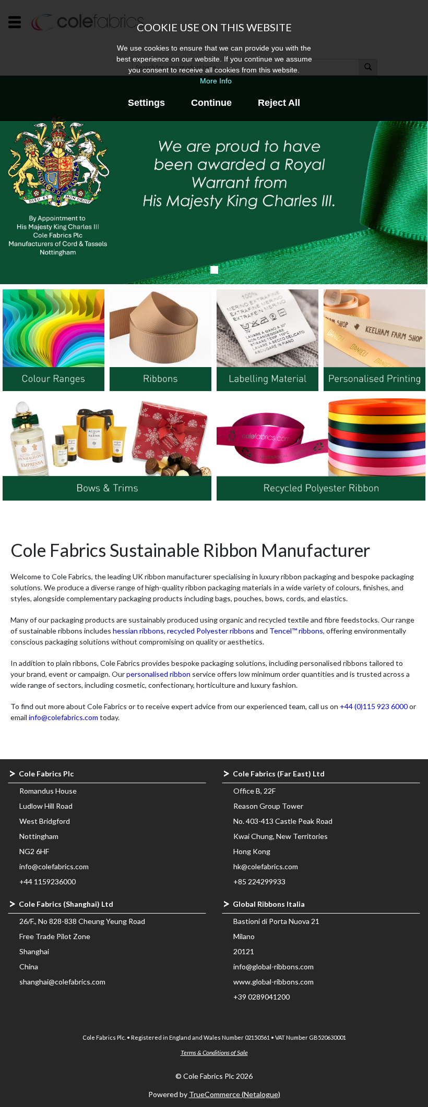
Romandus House (48, 790)
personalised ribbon (158, 674)
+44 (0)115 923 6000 (374, 706)
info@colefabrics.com (63, 717)
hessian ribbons (138, 630)
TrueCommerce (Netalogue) (234, 1094)
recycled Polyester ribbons (210, 630)
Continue (211, 103)
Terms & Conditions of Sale (214, 1052)
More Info (216, 81)
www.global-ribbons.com (273, 981)
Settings (146, 103)
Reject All (279, 103)
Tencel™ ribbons (296, 630)
